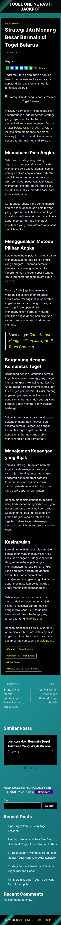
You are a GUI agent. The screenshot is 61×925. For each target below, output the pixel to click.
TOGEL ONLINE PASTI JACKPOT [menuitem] (34, 127)
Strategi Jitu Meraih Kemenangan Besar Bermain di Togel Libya (14, 695)
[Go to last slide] (8, 750)
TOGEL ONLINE (12, 23)
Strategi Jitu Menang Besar (20, 655)
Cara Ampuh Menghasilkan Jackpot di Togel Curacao (30, 340)
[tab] (24, 768)
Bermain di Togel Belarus (19, 649)
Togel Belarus (34, 618)
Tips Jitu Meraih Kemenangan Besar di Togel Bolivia (47, 693)
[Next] (52, 750)
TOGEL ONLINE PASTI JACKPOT (23, 668)
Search (8, 800)
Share (41, 68)
